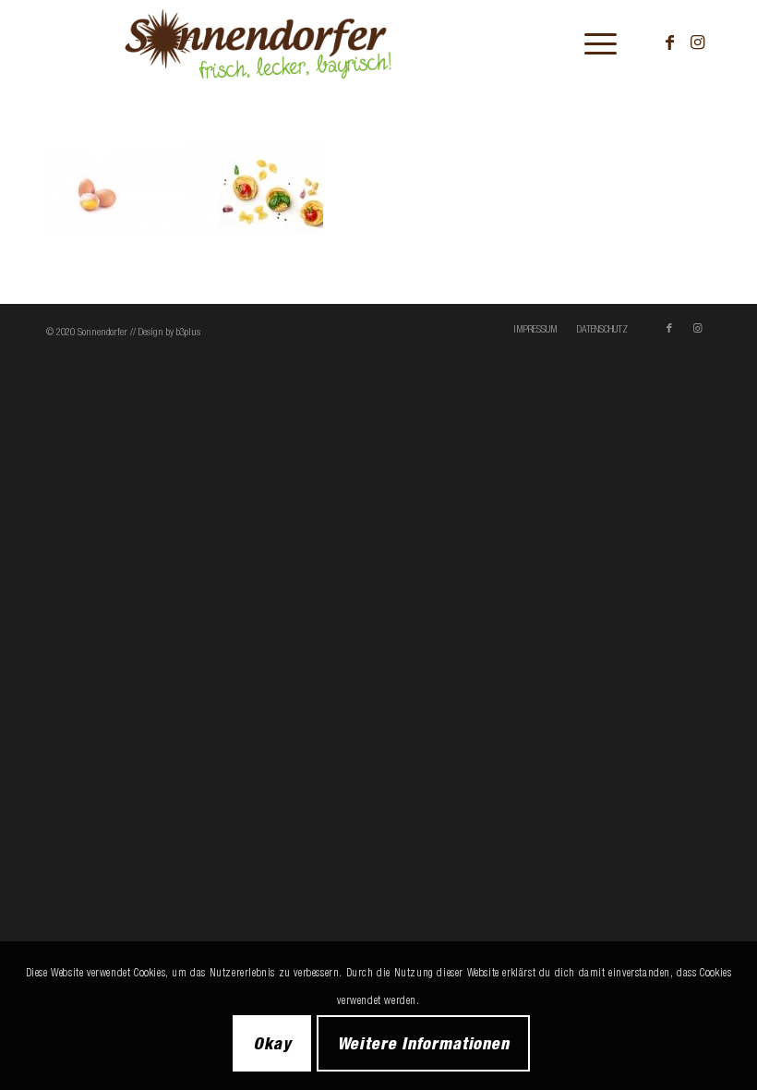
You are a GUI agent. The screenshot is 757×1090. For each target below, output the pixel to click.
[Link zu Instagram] (697, 42)
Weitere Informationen (423, 1043)
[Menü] (591, 42)
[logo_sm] (303, 42)
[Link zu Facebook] (669, 42)
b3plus (188, 331)
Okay (272, 1043)
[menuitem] (591, 42)
